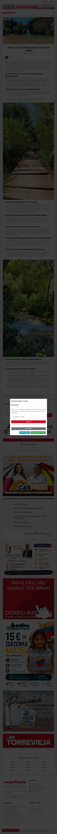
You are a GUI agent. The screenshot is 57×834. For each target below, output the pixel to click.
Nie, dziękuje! (28, 428)
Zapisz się (28, 421)
